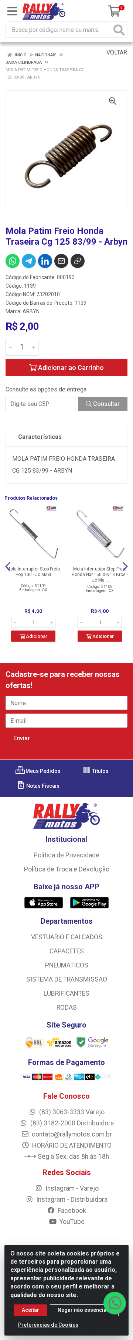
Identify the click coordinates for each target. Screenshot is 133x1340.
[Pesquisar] (119, 29)
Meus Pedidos (42, 771)
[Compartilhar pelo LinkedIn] (45, 261)
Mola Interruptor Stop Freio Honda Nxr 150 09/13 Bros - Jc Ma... (100, 574)
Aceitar (30, 1310)
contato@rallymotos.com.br (71, 1134)
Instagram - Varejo (71, 1188)
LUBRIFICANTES (66, 993)
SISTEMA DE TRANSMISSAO (66, 979)
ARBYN (31, 311)
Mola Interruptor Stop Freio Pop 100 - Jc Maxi (33, 571)
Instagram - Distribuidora (71, 1199)
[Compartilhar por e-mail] (61, 261)
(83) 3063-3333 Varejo (71, 1112)
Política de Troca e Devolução (66, 869)
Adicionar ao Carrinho (70, 367)
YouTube (71, 1221)
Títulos (100, 771)
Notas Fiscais (42, 786)
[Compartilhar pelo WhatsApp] (13, 261)
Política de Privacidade (66, 855)
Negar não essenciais (84, 1310)
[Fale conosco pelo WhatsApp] (114, 1303)
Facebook (71, 1210)
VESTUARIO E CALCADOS (66, 937)
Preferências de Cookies (48, 1325)
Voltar (116, 52)
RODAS (67, 1007)
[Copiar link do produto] (78, 261)
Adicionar (36, 636)
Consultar (106, 403)
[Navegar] (7, 566)
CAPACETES (67, 951)
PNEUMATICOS (66, 965)
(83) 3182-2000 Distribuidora (71, 1123)
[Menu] (12, 11)
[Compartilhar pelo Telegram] (29, 261)
